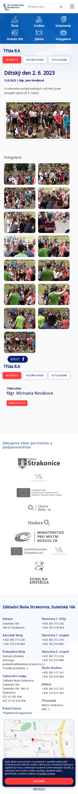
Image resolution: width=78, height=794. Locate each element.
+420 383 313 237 (53, 688)
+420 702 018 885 (53, 644)
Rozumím (39, 781)
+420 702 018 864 (53, 627)
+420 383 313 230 (14, 639)
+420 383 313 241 (53, 672)
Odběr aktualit (17, 402)
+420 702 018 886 (53, 660)
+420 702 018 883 (53, 676)
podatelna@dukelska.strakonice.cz (23, 664)
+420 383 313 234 (53, 656)
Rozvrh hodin (35, 59)
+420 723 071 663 (53, 693)
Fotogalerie (59, 59)
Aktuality (12, 59)
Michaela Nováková (30, 393)
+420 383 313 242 (53, 623)
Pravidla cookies (46, 773)
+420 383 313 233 (53, 639)
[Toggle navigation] (72, 6)
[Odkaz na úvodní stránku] (13, 6)
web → (46, 709)
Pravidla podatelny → (15, 668)
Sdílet (15, 359)
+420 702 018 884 (14, 644)
